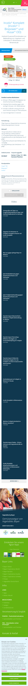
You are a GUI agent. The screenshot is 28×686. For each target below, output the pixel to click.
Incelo (3, 170)
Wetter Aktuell (7, 595)
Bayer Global (7, 567)
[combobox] (14, 91)
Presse (5, 579)
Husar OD (4, 166)
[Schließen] (1, 9)
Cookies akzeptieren (14, 683)
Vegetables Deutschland (11, 581)
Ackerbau (6, 603)
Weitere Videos (13, 481)
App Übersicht (14, 549)
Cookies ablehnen (14, 678)
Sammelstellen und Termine (12, 619)
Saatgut (5, 605)
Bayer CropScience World (11, 569)
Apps (5, 593)
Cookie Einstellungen (14, 674)
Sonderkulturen (8, 608)
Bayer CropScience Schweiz (12, 576)
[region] (14, 661)
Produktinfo (6, 50)
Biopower (4, 168)
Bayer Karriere (7, 571)
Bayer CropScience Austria (11, 574)
